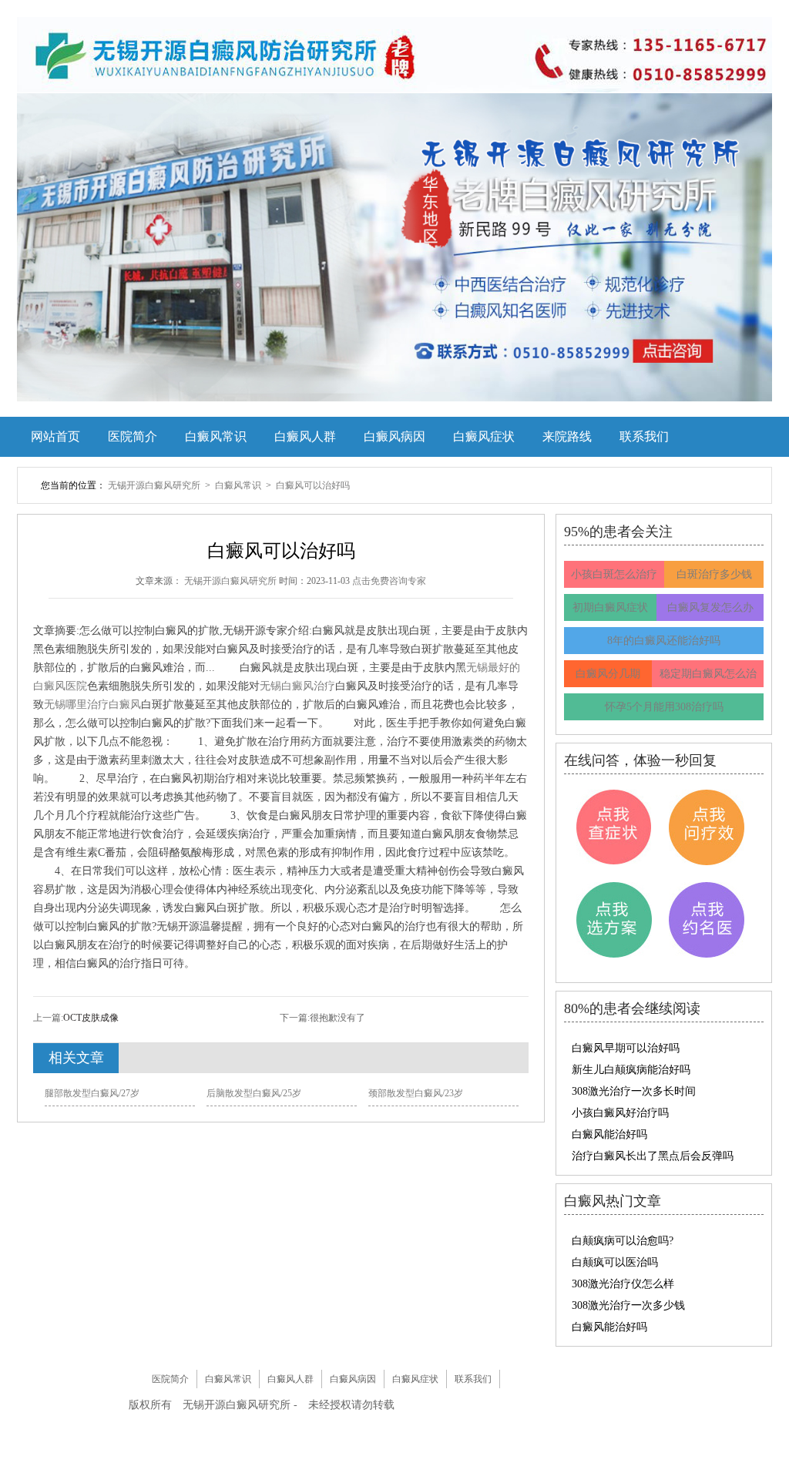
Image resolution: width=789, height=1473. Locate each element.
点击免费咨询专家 (389, 580)
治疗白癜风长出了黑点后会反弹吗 (653, 1156)
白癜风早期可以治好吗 (626, 1048)
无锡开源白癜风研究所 (155, 485)
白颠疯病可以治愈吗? (622, 1241)
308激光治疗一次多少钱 (628, 1305)
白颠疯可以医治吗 (615, 1262)
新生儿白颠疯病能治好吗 (631, 1069)
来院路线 (567, 436)
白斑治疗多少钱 (714, 574)
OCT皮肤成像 (91, 1017)
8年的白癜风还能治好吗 (663, 640)
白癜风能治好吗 (609, 1134)
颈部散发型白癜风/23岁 (415, 1093)
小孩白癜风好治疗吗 (620, 1113)
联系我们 (644, 436)
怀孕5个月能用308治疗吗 (664, 707)
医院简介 (132, 436)
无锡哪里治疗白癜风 (92, 704)
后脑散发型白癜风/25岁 (253, 1093)
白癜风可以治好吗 (313, 485)
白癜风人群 (305, 436)
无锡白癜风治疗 (297, 686)
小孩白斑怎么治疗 (614, 574)
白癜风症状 (484, 436)
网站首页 (55, 436)
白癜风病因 (394, 436)
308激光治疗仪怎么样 (623, 1284)
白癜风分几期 (608, 673)
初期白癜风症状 (610, 607)
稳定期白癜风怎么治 (708, 673)
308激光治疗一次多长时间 (634, 1091)
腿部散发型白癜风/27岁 (92, 1093)
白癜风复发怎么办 (710, 607)
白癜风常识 (216, 436)
